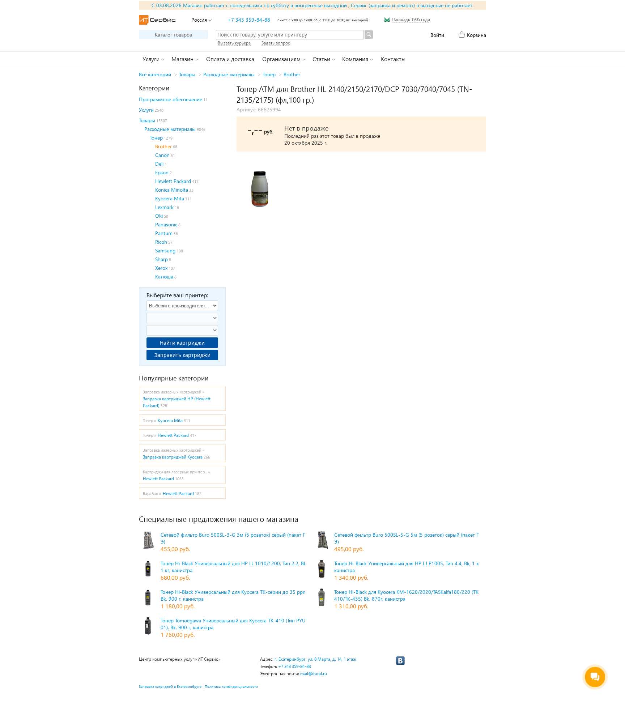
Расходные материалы (229, 74)
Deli (159, 163)
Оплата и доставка (230, 59)
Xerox (161, 267)
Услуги (146, 109)
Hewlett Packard (173, 181)
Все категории (155, 74)
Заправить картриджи (182, 355)
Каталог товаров (173, 34)
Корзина (476, 34)
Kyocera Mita (169, 198)
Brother (292, 74)
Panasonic (166, 224)
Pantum (164, 233)
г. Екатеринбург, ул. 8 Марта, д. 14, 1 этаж (315, 659)
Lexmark (164, 207)
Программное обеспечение (170, 99)
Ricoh (161, 241)
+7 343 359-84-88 (249, 19)
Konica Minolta (171, 189)
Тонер (269, 74)
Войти (437, 34)
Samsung (165, 250)
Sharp (161, 259)
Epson (162, 172)
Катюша (164, 276)
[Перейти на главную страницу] (157, 20)
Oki (159, 215)
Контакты (393, 59)
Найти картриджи (182, 342)
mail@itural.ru (313, 673)
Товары (187, 74)
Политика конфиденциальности (231, 686)
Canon (162, 155)
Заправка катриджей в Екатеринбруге (170, 686)
